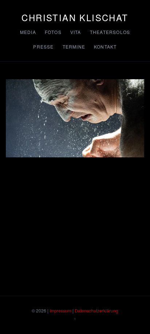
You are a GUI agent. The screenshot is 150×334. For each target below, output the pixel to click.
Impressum (60, 310)
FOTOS (53, 32)
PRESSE (43, 46)
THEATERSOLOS (110, 32)
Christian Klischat (74, 17)
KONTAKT (105, 46)
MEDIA (28, 32)
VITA (75, 32)
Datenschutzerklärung (96, 310)
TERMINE (74, 46)
